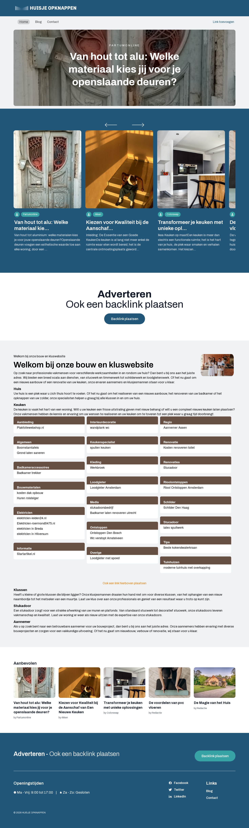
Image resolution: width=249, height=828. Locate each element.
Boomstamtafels (28, 447)
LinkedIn (180, 796)
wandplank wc (99, 427)
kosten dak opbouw (30, 492)
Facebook (181, 783)
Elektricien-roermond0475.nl (36, 523)
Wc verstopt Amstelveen (106, 538)
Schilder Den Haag (176, 507)
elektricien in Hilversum (32, 533)
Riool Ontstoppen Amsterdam (183, 487)
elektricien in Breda (30, 528)
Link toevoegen (223, 22)
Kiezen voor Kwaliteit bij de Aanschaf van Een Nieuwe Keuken (78, 707)
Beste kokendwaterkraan (180, 547)
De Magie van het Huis (212, 703)
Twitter (179, 789)
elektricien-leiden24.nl (31, 518)
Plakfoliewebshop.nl (30, 427)
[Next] (138, 125)
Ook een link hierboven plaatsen (124, 583)
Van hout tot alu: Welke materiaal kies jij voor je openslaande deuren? (124, 69)
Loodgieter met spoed (105, 558)
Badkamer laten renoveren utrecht (113, 512)
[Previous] (111, 125)
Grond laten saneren (31, 452)
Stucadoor (170, 467)
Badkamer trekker (29, 472)
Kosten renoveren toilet (179, 447)
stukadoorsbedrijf (101, 507)
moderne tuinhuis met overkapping (186, 567)
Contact (53, 22)
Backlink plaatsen (124, 319)
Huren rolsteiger (28, 498)
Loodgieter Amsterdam (105, 487)
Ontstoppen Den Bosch (106, 532)
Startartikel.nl (26, 553)
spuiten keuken (100, 447)
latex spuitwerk (173, 527)
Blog (38, 22)
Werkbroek (97, 467)
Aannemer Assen (175, 427)
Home (23, 22)
